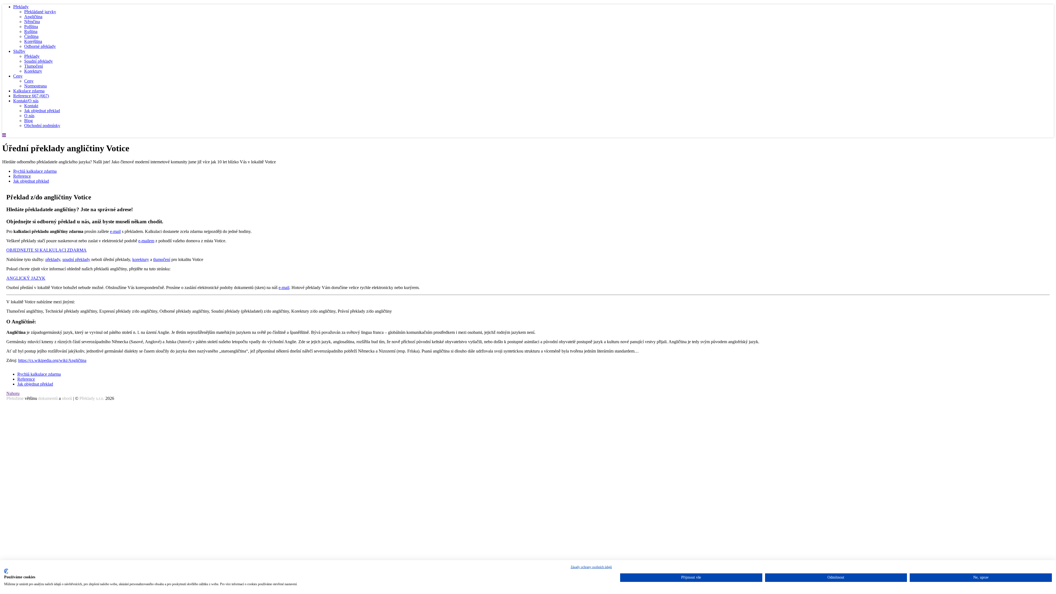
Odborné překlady (40, 46)
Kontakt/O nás (25, 100)
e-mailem (146, 240)
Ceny (18, 76)
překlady (52, 259)
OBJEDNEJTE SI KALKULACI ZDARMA (46, 250)
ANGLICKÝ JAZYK (25, 278)
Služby (19, 51)
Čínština (31, 36)
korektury (140, 259)
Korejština (33, 41)
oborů (67, 398)
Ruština (30, 31)
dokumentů (48, 398)
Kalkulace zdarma (29, 91)
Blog (28, 120)
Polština (31, 26)
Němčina (32, 21)
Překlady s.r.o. (91, 398)
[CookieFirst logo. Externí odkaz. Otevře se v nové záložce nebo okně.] (6, 571)
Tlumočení (33, 66)
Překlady (21, 6)
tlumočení (161, 259)
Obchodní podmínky (42, 125)
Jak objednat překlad (42, 110)
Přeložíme (15, 398)
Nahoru (13, 393)
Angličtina (33, 16)
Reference (31, 96)
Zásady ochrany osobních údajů (591, 567)
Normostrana (35, 86)
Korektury (33, 71)
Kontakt (31, 105)
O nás (29, 115)
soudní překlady (76, 259)
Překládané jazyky (40, 11)
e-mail (115, 231)
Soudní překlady (38, 61)
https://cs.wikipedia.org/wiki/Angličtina (52, 360)
